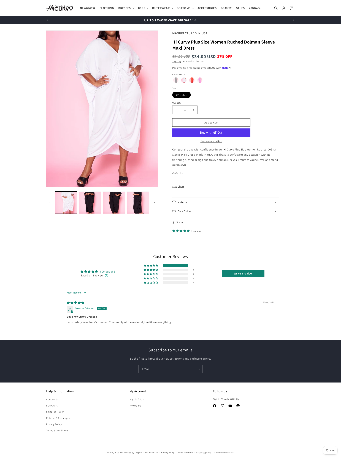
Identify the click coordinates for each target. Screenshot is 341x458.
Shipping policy (203, 452)
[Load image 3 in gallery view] (114, 203)
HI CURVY (119, 452)
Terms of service (185, 452)
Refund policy (151, 452)
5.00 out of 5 (107, 271)
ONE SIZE (181, 94)
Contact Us (52, 399)
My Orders (135, 405)
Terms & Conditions (57, 430)
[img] (75, 303)
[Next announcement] (293, 20)
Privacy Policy (54, 424)
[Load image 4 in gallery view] (138, 203)
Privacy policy (167, 452)
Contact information (224, 452)
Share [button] (179, 222)
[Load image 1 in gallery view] (66, 203)
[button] (126, 8)
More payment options (211, 141)
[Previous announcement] (47, 20)
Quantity (176, 102)
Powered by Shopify (132, 452)
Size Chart (178, 186)
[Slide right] (154, 202)
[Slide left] (50, 202)
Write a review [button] (243, 273)
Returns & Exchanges (58, 418)
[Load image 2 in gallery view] (90, 203)
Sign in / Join (136, 399)
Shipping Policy (55, 411)
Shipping (176, 61)
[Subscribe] (198, 369)
